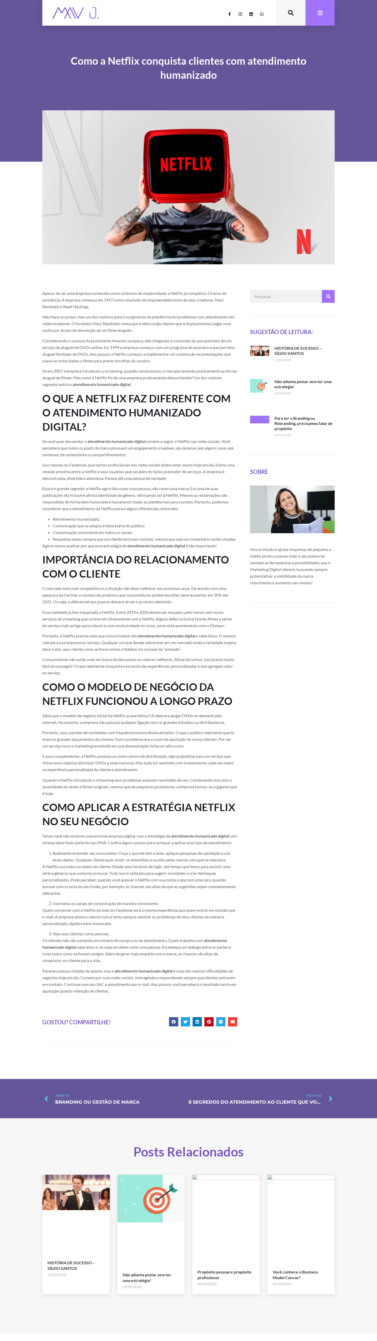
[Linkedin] (251, 14)
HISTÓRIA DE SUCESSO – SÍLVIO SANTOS (298, 351)
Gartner (71, 594)
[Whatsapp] (262, 14)
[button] (173, 1021)
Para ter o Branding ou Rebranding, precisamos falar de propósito (303, 423)
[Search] (328, 296)
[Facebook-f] (229, 14)
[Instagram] (240, 14)
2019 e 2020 (137, 612)
